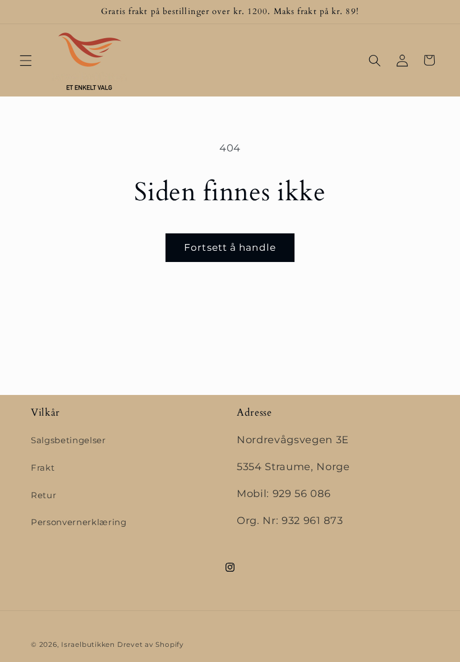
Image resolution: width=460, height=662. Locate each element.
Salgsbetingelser (68, 440)
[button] (25, 60)
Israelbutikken (88, 644)
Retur (43, 495)
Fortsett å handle (230, 247)
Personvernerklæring (79, 522)
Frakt (42, 467)
